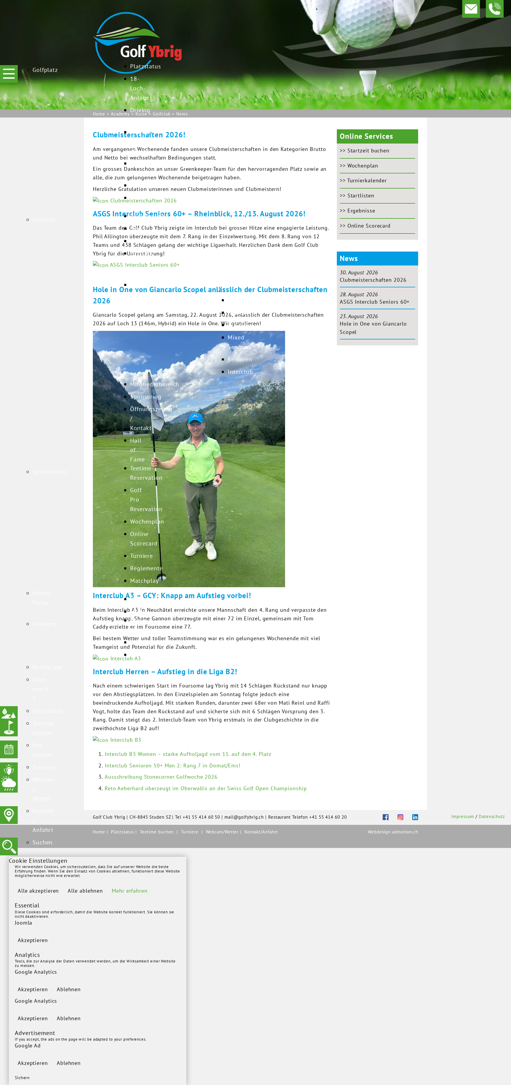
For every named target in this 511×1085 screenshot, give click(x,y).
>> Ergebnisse (357, 210)
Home (100, 832)
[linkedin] (410, 817)
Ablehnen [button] (69, 989)
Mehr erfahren (130, 890)
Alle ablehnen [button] (85, 890)
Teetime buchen (157, 832)
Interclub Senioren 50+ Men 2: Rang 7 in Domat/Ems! (172, 765)
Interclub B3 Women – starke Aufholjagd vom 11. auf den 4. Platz (188, 754)
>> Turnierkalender (363, 180)
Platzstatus (123, 832)
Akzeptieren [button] (33, 940)
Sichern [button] (22, 1077)
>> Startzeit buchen (364, 150)
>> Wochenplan (359, 165)
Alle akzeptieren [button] (38, 890)
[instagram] (396, 817)
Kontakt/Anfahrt (261, 832)
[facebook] (381, 817)
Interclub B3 (125, 739)
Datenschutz (492, 816)
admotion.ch (405, 832)
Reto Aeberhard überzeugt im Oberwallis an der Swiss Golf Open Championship (206, 788)
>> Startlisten (357, 195)
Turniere (189, 832)
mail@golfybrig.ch (244, 817)
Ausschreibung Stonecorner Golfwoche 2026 (161, 776)
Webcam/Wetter (223, 832)
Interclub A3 (125, 658)
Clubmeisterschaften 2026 (373, 279)
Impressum (462, 816)
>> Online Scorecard (365, 225)
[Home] (137, 42)
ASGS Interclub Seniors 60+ (375, 301)
